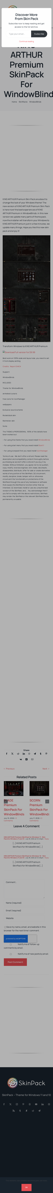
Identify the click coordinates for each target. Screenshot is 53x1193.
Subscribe (39, 33)
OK (26, 1187)
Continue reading (26, 41)
